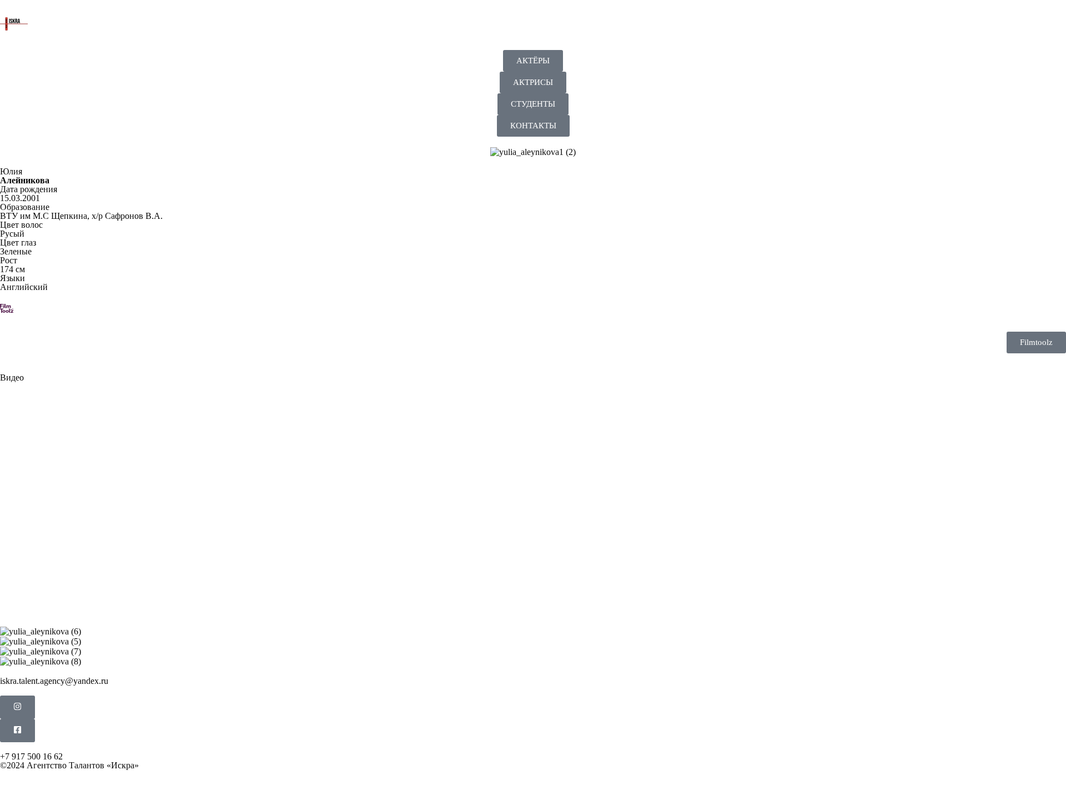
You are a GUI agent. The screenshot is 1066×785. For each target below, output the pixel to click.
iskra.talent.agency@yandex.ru (54, 681)
